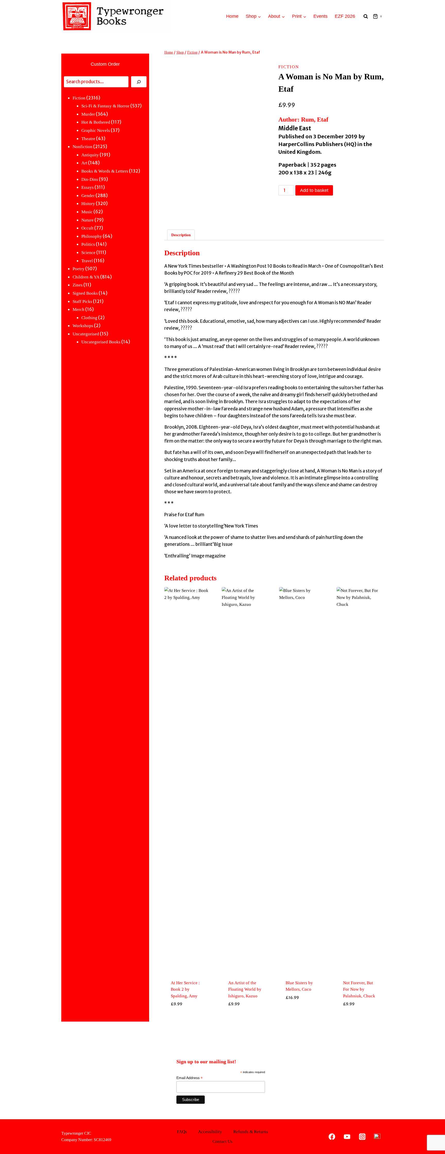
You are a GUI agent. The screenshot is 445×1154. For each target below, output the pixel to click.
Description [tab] (181, 235)
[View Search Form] (365, 16)
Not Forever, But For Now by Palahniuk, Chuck (359, 989)
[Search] (139, 81)
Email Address (189, 1077)
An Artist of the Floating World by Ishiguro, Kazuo (244, 989)
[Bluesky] (377, 1136)
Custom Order (105, 64)
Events (320, 16)
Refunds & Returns (250, 1131)
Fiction (288, 66)
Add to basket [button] (188, 1016)
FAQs (182, 1131)
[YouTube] (347, 1136)
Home (232, 16)
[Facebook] (332, 1136)
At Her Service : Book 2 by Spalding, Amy (185, 989)
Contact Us (222, 1141)
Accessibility (210, 1131)
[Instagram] (362, 1136)
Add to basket (314, 190)
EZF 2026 (345, 16)
